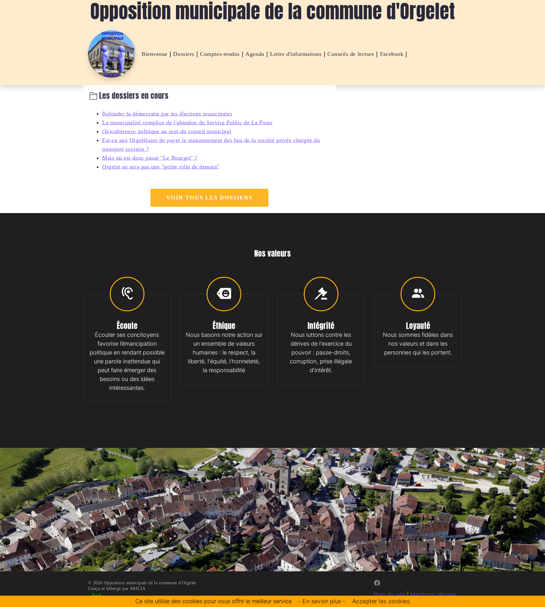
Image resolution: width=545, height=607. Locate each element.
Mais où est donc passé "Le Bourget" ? (149, 158)
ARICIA (138, 588)
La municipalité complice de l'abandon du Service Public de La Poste (187, 122)
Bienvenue (154, 54)
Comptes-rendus (220, 54)
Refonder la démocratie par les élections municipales (167, 113)
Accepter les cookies (381, 601)
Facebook (391, 54)
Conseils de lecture (350, 54)
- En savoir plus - (322, 601)
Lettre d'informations (295, 54)
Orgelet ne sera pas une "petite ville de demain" (161, 167)
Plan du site (389, 594)
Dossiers (183, 54)
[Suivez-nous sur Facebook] (377, 582)
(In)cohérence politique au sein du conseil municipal (166, 131)
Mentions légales (433, 594)
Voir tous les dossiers (209, 197)
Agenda (254, 54)
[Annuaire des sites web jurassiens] (95, 594)
